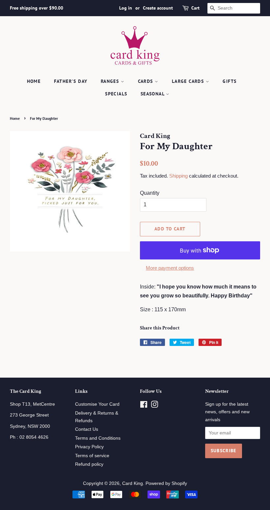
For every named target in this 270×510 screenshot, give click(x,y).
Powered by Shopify (166, 483)
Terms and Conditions (98, 438)
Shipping (178, 176)
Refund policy (89, 464)
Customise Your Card (97, 404)
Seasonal (153, 94)
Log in (125, 8)
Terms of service (92, 455)
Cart (195, 8)
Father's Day (71, 81)
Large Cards (189, 81)
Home (34, 81)
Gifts (229, 81)
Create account (158, 8)
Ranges (111, 81)
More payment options (170, 268)
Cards (146, 81)
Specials (116, 94)
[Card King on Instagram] (154, 405)
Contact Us (86, 429)
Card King (132, 483)
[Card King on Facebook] (144, 405)
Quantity (149, 193)
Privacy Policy (89, 446)
